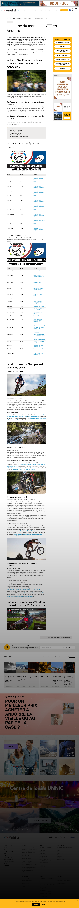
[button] (78, 901)
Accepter (36, 904)
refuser (43, 904)
